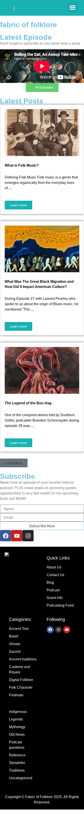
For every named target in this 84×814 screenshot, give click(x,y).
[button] (72, 7)
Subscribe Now (42, 526)
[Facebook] (5, 535)
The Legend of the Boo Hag (28, 403)
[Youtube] (16, 535)
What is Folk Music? (22, 165)
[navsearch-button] (57, 7)
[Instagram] (28, 535)
